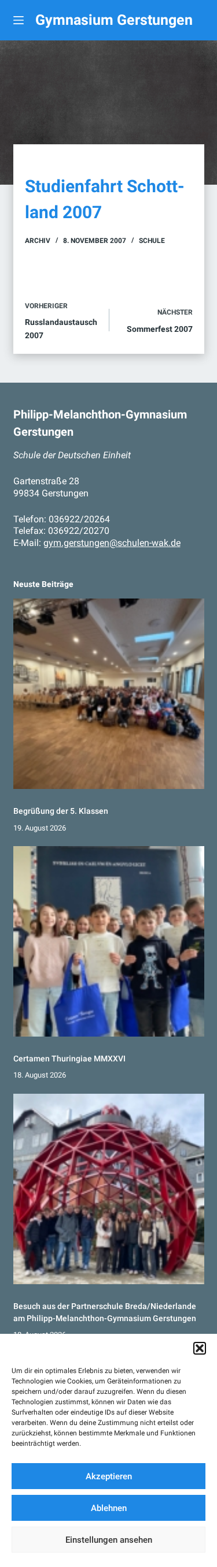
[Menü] (18, 20)
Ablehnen (109, 1508)
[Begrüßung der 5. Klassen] (108, 694)
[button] (199, 1348)
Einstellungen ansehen (108, 1540)
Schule (152, 241)
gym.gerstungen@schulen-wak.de (112, 542)
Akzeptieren (109, 1476)
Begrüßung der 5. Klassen (60, 811)
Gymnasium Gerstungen (114, 20)
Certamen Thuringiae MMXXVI (69, 1058)
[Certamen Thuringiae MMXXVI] (108, 941)
